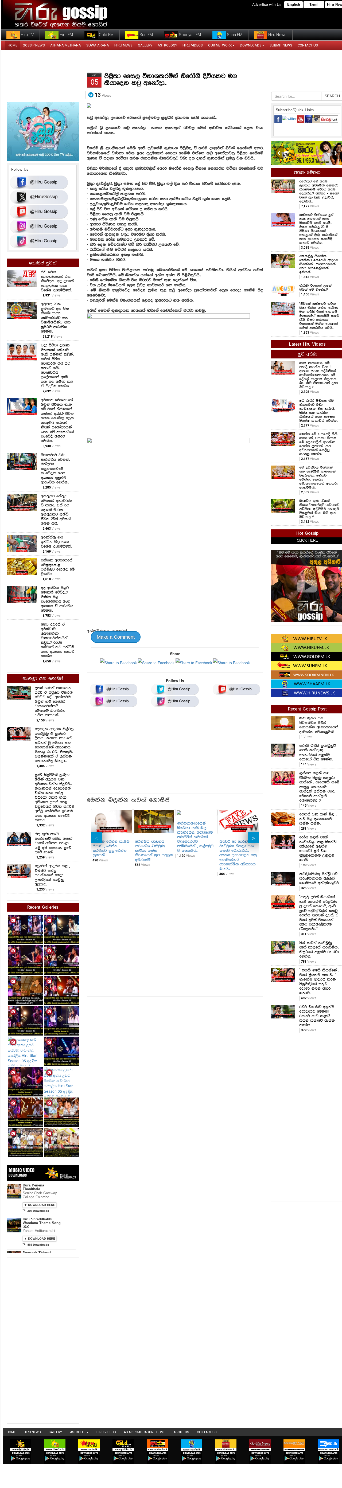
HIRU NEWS (123, 45)
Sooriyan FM (189, 34)
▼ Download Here (39, 1205)
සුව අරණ (307, 354)
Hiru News (276, 34)
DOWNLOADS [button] (251, 45)
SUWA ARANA (97, 45)
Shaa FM (234, 34)
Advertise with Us (266, 4)
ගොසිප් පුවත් (43, 263)
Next (253, 837)
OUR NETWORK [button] (220, 45)
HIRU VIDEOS (192, 45)
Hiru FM (66, 34)
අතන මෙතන (307, 172)
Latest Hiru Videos (307, 344)
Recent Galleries (43, 907)
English (293, 4)
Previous (96, 837)
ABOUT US (181, 1432)
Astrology (167, 45)
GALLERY (145, 45)
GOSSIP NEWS (34, 45)
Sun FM (145, 34)
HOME (12, 45)
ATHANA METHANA (65, 45)
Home (11, 1432)
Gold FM (106, 34)
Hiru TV (27, 34)
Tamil (313, 4)
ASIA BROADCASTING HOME (144, 1432)
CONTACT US (308, 45)
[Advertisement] (175, 752)
